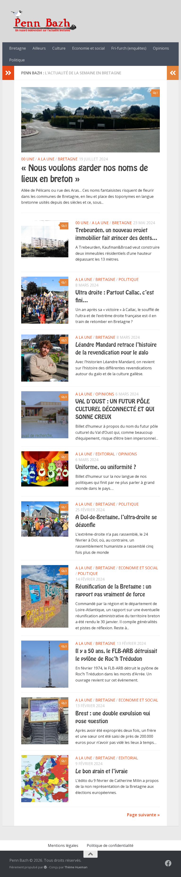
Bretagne (17, 48)
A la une (46, 159)
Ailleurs (39, 48)
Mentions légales (63, 845)
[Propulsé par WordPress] (45, 867)
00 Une (27, 159)
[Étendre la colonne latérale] (8, 73)
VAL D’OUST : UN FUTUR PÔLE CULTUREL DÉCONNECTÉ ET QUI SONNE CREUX (114, 409)
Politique (17, 60)
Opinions (161, 48)
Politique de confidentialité (110, 845)
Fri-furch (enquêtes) (128, 48)
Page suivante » (143, 814)
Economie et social (88, 48)
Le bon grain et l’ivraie (101, 771)
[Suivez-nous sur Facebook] (168, 863)
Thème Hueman (76, 867)
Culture (59, 48)
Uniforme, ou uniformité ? (105, 467)
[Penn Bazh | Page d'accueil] (44, 21)
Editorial (105, 454)
